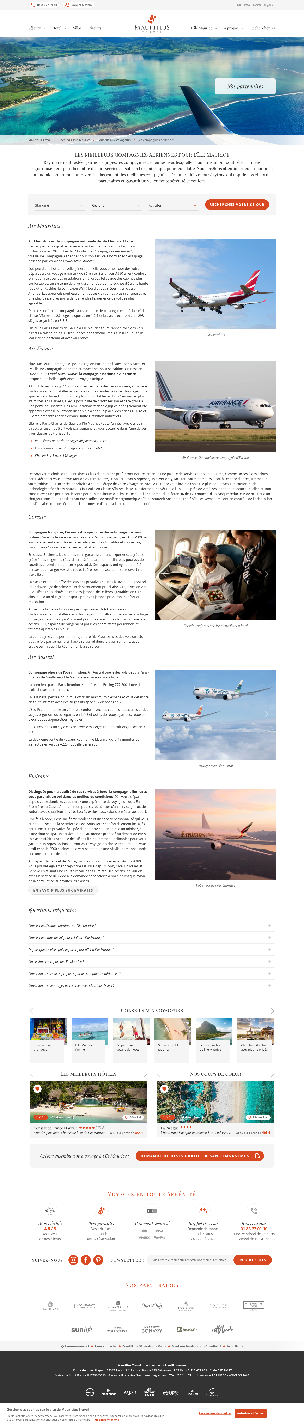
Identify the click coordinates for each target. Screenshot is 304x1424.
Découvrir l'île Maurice (74, 140)
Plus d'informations (106, 1420)
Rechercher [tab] (260, 27)
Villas (77, 27)
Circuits (94, 27)
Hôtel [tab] (56, 27)
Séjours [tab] (34, 27)
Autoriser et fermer (250, 1413)
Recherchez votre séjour (237, 204)
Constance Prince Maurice (56, 1128)
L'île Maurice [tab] (201, 27)
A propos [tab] (231, 27)
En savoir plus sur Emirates (63, 890)
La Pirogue (170, 1128)
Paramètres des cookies (215, 1413)
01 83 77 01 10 (47, 5)
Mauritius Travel (39, 140)
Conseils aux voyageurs (114, 140)
